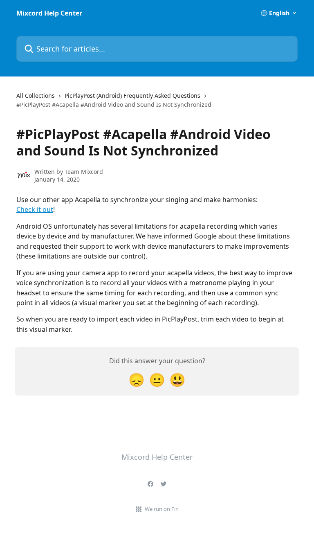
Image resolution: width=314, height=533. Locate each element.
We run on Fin (162, 509)
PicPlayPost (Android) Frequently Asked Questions (132, 95)
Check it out (34, 209)
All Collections (35, 95)
